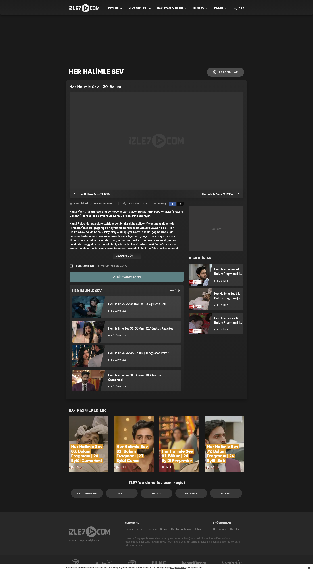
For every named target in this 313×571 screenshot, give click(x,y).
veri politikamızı (178, 567)
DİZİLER (113, 8)
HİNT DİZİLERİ (138, 8)
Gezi (121, 493)
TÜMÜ (173, 291)
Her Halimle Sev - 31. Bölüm (218, 194)
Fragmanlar (228, 72)
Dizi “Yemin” (220, 529)
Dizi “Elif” (235, 529)
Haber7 (194, 563)
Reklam (152, 529)
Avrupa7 (132, 563)
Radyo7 (104, 563)
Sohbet (226, 493)
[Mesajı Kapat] (309, 568)
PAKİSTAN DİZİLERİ (170, 8)
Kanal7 (75, 563)
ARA (241, 8)
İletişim (198, 529)
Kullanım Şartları (134, 529)
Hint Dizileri (81, 204)
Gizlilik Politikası (181, 529)
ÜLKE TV (199, 8)
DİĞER (219, 8)
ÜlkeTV (159, 563)
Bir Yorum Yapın (128, 277)
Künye (164, 529)
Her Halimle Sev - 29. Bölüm (95, 194)
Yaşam (157, 493)
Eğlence (191, 493)
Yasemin (232, 563)
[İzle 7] (84, 8)
